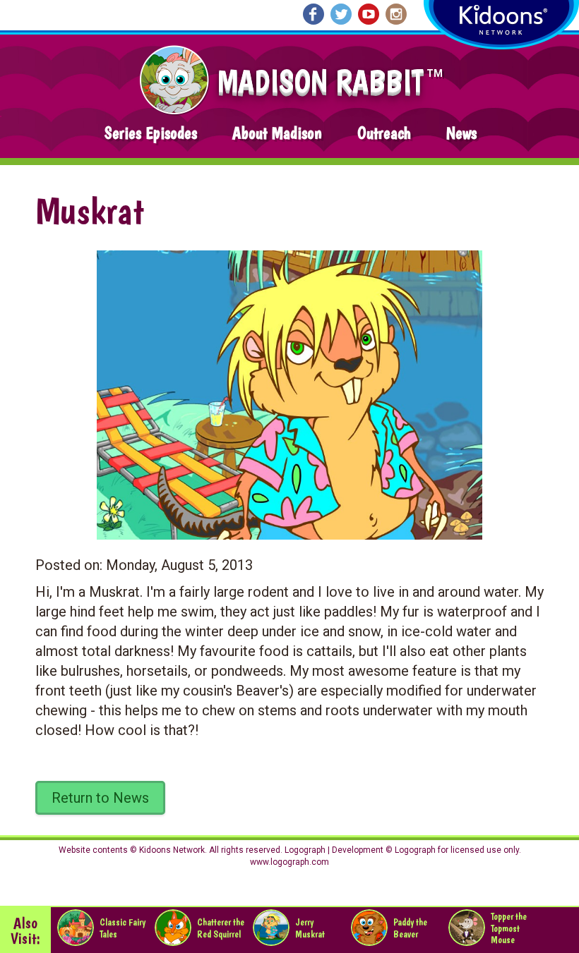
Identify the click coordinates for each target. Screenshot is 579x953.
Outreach (384, 133)
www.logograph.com (289, 862)
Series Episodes (151, 133)
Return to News (100, 797)
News (461, 133)
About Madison (277, 133)
